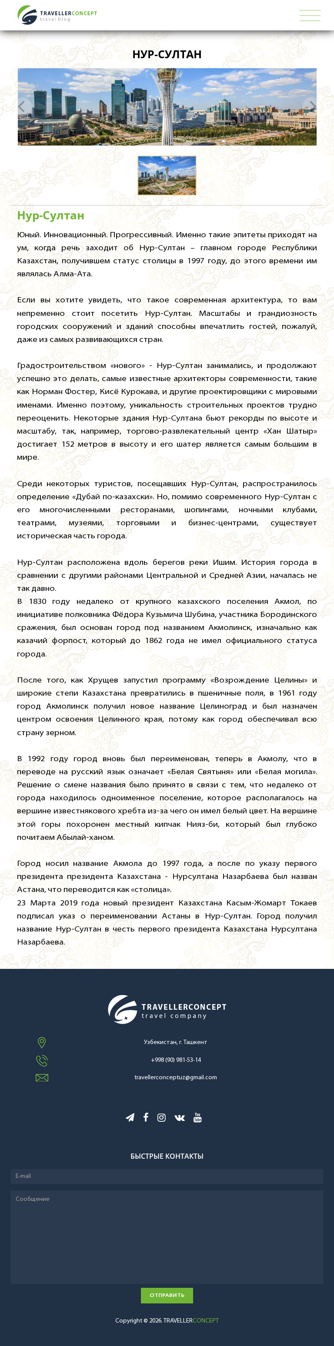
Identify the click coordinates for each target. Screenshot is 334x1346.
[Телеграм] (130, 1119)
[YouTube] (198, 1119)
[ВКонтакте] (179, 1119)
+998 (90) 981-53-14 (176, 1060)
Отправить (167, 1295)
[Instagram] (161, 1119)
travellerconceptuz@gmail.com (175, 1078)
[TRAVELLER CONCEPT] (128, 15)
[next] (311, 106)
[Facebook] (146, 1119)
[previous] (22, 106)
